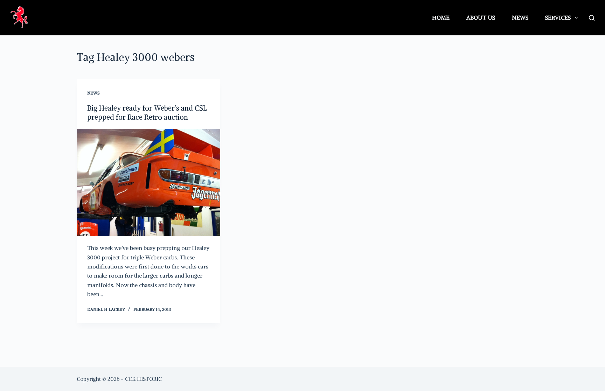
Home (441, 17)
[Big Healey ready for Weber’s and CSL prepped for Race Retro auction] (148, 183)
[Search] (591, 18)
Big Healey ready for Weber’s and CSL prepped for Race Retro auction (147, 112)
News (520, 17)
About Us (480, 17)
